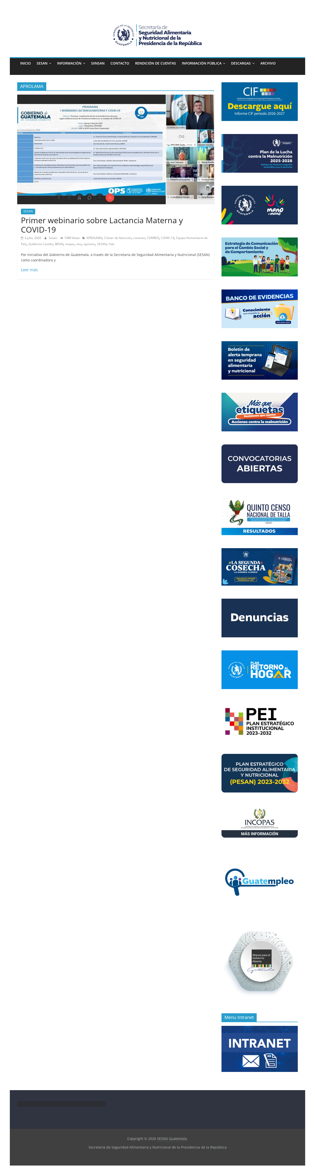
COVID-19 (167, 238)
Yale (111, 244)
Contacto (119, 63)
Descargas (241, 63)
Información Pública (201, 63)
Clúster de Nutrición (117, 238)
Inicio (25, 63)
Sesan (53, 238)
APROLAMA (94, 238)
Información (69, 63)
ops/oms (89, 244)
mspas (69, 244)
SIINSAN (98, 63)
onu (78, 244)
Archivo (268, 63)
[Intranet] (259, 1028)
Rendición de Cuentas (155, 63)
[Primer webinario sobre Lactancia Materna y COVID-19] (115, 97)
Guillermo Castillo (41, 244)
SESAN (42, 63)
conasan (139, 238)
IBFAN (59, 244)
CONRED (153, 238)
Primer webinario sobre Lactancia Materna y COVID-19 (102, 225)
